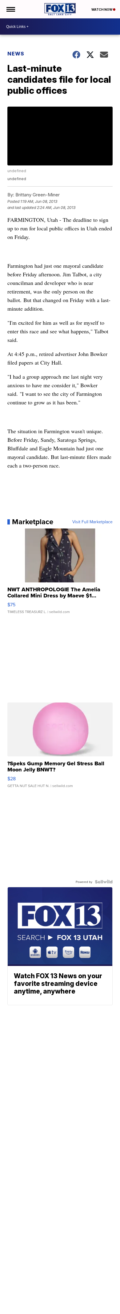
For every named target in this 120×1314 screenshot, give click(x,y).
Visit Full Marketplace (92, 522)
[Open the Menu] (10, 9)
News (15, 54)
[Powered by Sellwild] (104, 882)
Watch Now (102, 9)
